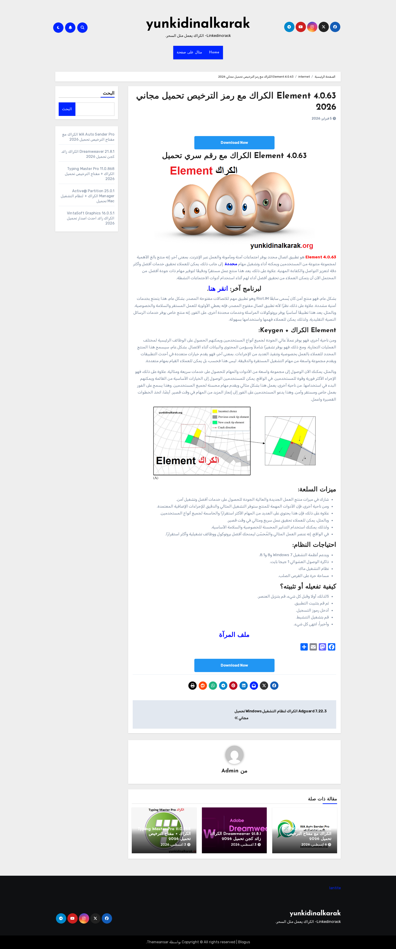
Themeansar (157, 942)
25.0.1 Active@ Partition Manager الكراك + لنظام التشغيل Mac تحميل (87, 196)
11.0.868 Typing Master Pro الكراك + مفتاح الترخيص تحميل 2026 (164, 834)
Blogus (244, 942)
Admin (230, 771)
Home (214, 52)
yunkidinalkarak (198, 24)
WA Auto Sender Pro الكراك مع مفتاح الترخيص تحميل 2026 (309, 834)
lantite (335, 888)
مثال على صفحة (189, 52)
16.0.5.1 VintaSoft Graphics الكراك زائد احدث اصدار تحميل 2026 (91, 218)
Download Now (234, 142)
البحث (109, 93)
